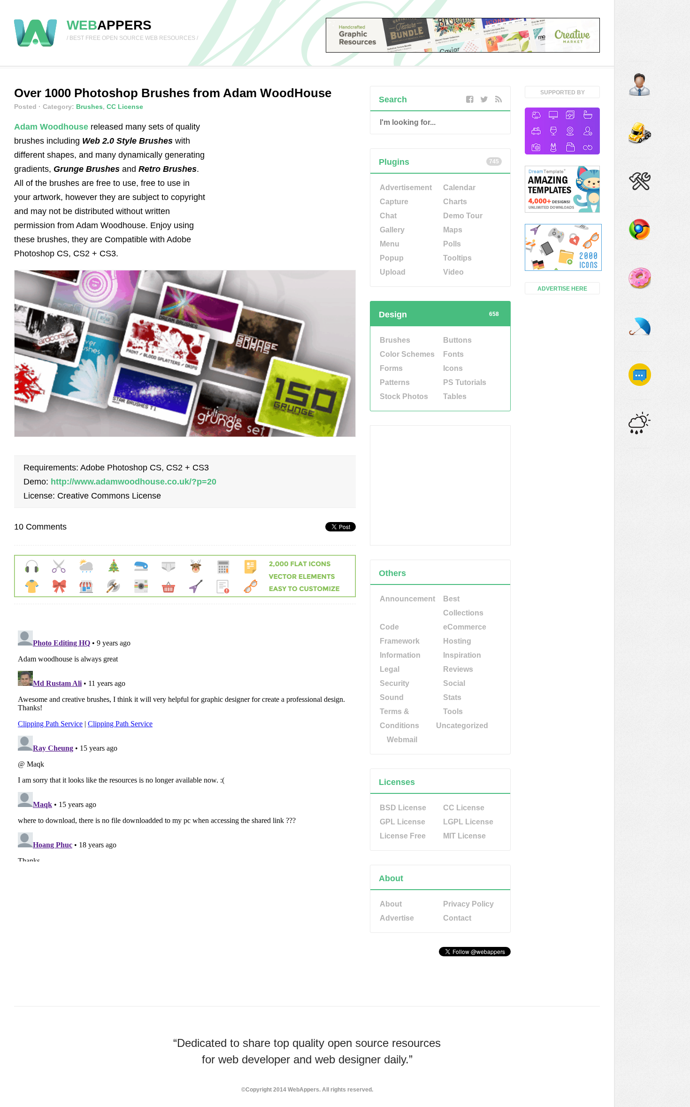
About (391, 904)
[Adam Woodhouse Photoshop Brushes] (185, 434)
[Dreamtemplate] (562, 190)
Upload (393, 272)
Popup (392, 258)
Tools (453, 711)
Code (389, 627)
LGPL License (468, 822)
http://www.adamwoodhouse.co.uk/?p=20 (133, 481)
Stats (452, 697)
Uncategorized (462, 726)
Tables (455, 396)
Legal (389, 669)
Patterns (395, 382)
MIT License (464, 836)
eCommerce (464, 627)
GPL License (402, 822)
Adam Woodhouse (51, 126)
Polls (452, 244)
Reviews (458, 669)
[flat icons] (185, 595)
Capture (394, 202)
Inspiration (462, 655)
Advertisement (406, 188)
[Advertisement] (285, 178)
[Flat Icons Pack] (562, 248)
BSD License (403, 808)
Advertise (397, 918)
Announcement (407, 599)
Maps (452, 230)
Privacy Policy (468, 904)
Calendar (459, 188)
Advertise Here (562, 288)
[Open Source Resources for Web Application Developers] (35, 47)
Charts (455, 202)
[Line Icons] (562, 132)
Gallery (392, 230)
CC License (125, 106)
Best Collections (463, 606)
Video (453, 272)
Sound (392, 697)
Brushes (89, 106)
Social (454, 683)
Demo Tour (463, 216)
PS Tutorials (464, 382)
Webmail (402, 740)
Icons (453, 368)
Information (400, 655)
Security (394, 683)
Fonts (453, 354)
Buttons (457, 340)
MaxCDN (440, 976)
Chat (388, 216)
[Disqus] (185, 744)
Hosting (457, 641)
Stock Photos (404, 396)
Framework (400, 641)
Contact (457, 918)
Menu (389, 244)
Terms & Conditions (399, 718)
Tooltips (457, 258)
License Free (403, 836)
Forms (391, 368)
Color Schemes (407, 354)
